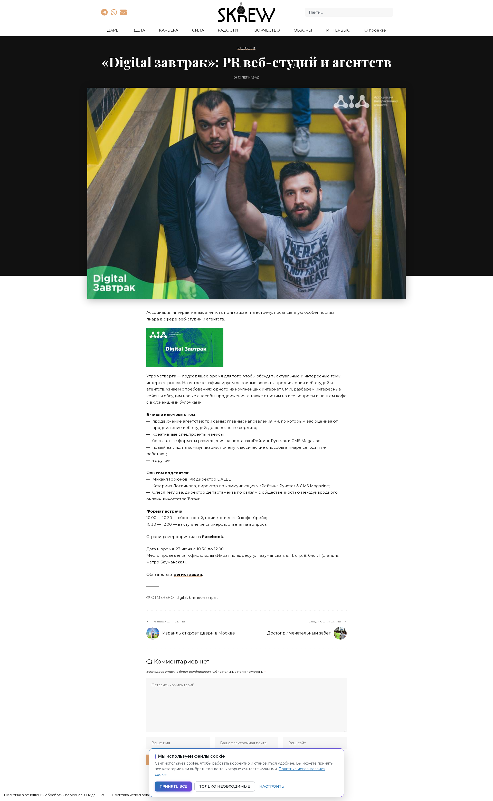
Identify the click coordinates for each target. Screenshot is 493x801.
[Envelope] (123, 12)
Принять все (173, 786)
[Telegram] (104, 12)
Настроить (271, 786)
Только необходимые (224, 786)
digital (181, 597)
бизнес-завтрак (203, 597)
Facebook (212, 536)
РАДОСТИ (246, 48)
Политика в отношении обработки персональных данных (54, 795)
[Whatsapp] (114, 12)
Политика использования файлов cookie (147, 795)
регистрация (188, 574)
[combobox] (349, 12)
